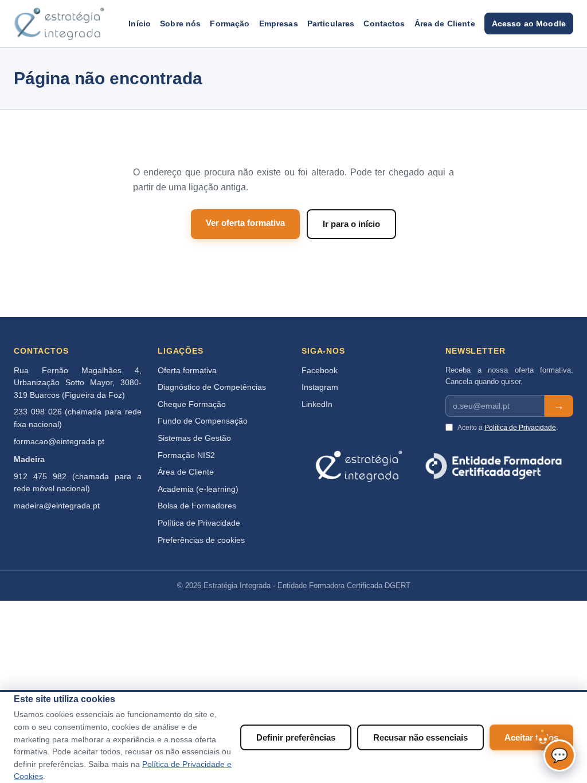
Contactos (384, 23)
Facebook (320, 370)
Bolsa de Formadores (197, 506)
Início (139, 23)
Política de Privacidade (199, 523)
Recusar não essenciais (420, 737)
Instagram (320, 387)
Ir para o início (351, 224)
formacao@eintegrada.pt (59, 441)
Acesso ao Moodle (529, 23)
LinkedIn (317, 404)
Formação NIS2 (186, 455)
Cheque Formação (192, 404)
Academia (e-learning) (198, 489)
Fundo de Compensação (203, 421)
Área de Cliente (444, 23)
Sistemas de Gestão (194, 438)
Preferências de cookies (201, 540)
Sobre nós (180, 23)
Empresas (278, 23)
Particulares (331, 23)
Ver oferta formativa (245, 223)
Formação (229, 23)
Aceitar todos (531, 737)
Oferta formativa (187, 370)
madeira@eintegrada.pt (57, 506)
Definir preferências (295, 737)
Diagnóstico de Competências (212, 387)
